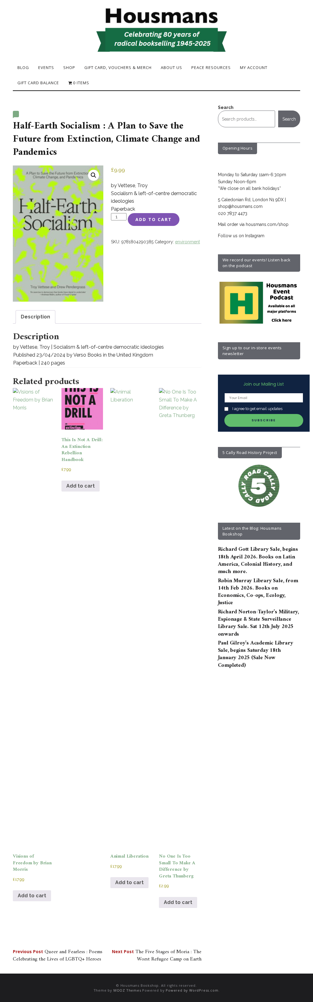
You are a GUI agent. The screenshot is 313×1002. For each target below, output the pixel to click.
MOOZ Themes (127, 990)
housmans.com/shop (267, 224)
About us (171, 67)
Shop (69, 67)
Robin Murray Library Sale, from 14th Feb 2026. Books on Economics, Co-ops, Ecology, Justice (258, 592)
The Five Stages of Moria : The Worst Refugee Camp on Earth (156, 955)
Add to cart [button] (32, 896)
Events (46, 67)
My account (253, 67)
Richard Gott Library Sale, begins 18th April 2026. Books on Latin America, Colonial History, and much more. (258, 560)
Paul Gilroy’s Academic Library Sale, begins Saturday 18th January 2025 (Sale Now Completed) (255, 654)
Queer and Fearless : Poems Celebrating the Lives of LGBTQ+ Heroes (57, 955)
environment (187, 241)
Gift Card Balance (38, 82)
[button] (93, 175)
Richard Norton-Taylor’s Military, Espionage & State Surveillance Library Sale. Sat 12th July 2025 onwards (258, 623)
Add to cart (153, 219)
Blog (23, 67)
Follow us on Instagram (241, 235)
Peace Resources (211, 67)
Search (226, 107)
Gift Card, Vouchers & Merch (118, 67)
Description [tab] (35, 317)
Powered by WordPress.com (192, 990)
